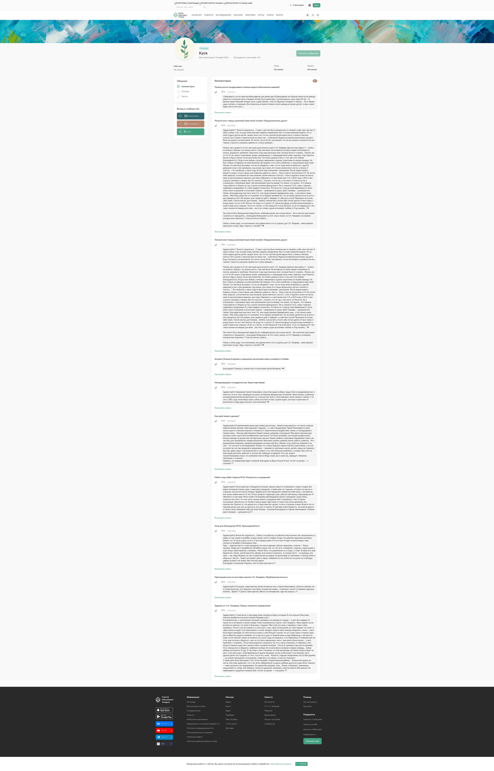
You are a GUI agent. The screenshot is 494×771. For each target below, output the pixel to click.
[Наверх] (489, 744)
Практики (250, 15)
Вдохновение (270, 715)
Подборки (230, 715)
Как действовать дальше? (227, 416)
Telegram (164, 737)
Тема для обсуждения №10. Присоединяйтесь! (237, 526)
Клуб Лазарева (192, 3)
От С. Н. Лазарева (271, 706)
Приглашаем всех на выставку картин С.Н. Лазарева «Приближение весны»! (251, 577)
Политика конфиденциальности (200, 728)
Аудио (228, 711)
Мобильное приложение (197, 719)
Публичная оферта (194, 737)
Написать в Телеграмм (312, 719)
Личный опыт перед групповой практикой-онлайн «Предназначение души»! (251, 121)
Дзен (163, 744)
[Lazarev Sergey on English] (309, 5)
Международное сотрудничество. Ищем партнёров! (240, 383)
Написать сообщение (308, 53)
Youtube (164, 730)
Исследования (223, 15)
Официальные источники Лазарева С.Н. (203, 724)
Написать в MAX (310, 724)
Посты (185, 96)
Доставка (229, 728)
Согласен (302, 764)
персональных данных (281, 764)
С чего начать (298, 5)
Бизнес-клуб (244, 3)
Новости (208, 15)
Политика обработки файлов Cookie (202, 741)
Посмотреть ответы (223, 113)
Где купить (307, 706)
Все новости (269, 702)
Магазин (238, 15)
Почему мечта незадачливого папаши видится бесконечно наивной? (247, 87)
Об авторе (197, 15)
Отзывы (185, 91)
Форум (279, 15)
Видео (228, 702)
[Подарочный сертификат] (308, 15)
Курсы (261, 15)
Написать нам (312, 741)
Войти (316, 5)
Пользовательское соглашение (200, 733)
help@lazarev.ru (309, 735)
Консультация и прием (196, 706)
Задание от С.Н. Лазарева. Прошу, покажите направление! (243, 606)
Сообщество (269, 724)
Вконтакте (165, 724)
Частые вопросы (310, 702)
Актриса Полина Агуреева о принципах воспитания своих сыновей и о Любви (252, 359)
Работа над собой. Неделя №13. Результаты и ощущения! (242, 477)
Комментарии (188, 87)
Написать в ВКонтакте (312, 729)
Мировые (268, 711)
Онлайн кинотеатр (218, 3)
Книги (270, 15)
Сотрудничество (193, 711)
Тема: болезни (231, 719)
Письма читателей (272, 719)
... (292, 53)
